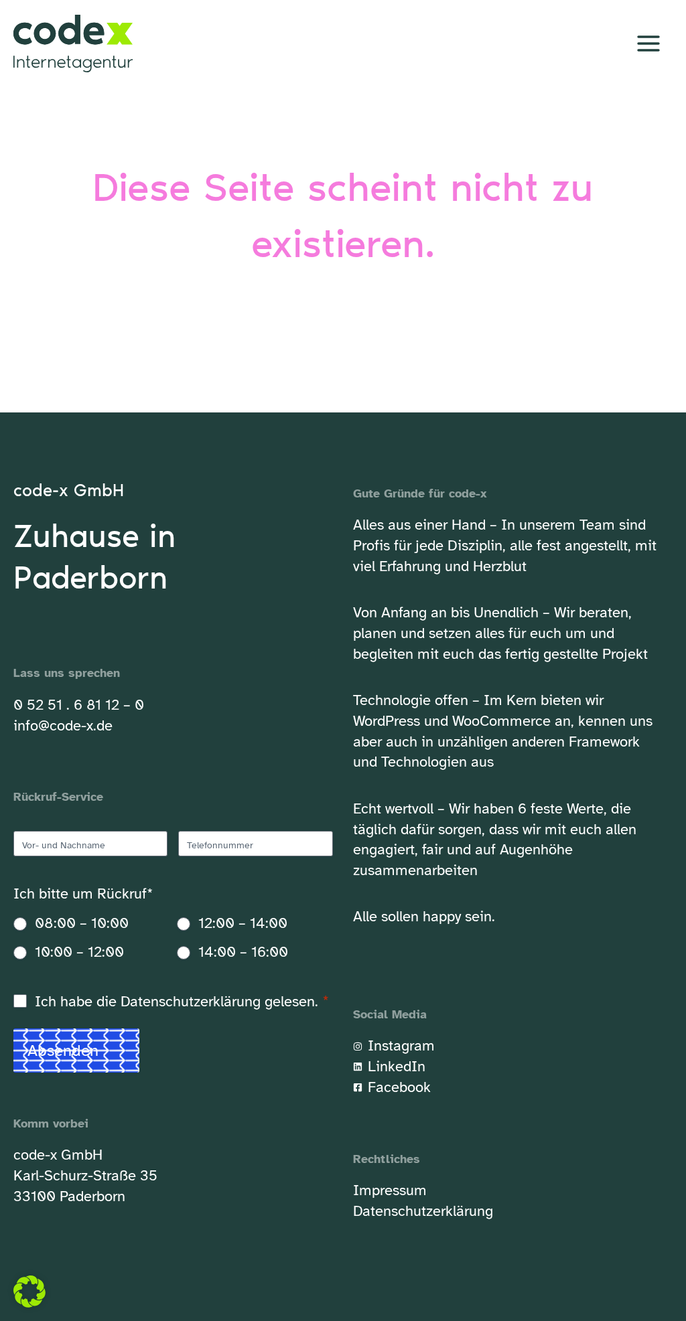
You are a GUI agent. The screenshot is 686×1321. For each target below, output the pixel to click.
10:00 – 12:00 (79, 952)
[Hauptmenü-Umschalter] (648, 43)
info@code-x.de (63, 725)
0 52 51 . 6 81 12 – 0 (78, 705)
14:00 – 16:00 (243, 952)
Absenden (62, 1050)
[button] (29, 1291)
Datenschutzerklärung (191, 1001)
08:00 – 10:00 (82, 923)
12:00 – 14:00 (242, 923)
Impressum (390, 1190)
